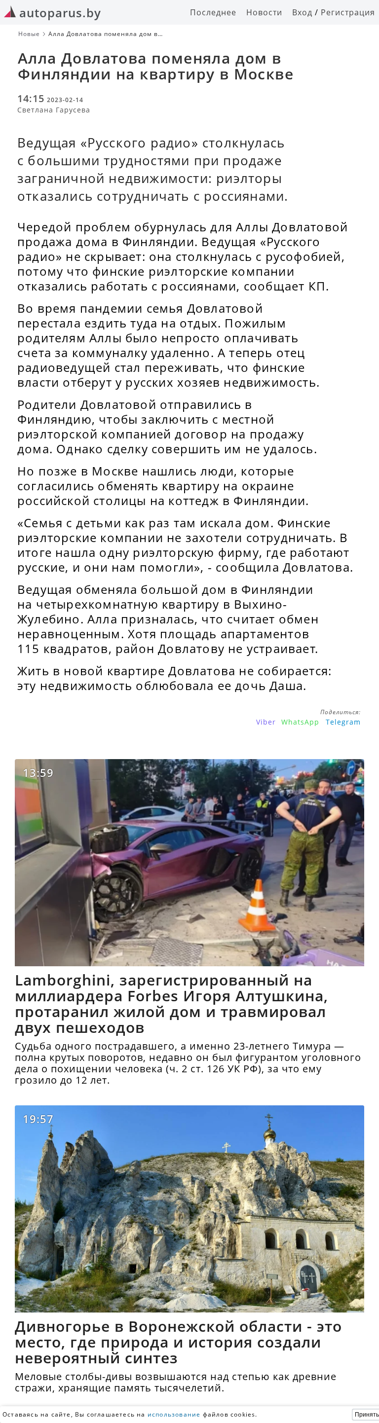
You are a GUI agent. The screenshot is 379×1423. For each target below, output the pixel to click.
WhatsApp (300, 722)
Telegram (343, 722)
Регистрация (348, 12)
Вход (302, 12)
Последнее (213, 12)
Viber (266, 722)
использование (174, 1414)
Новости (264, 12)
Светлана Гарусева (53, 109)
